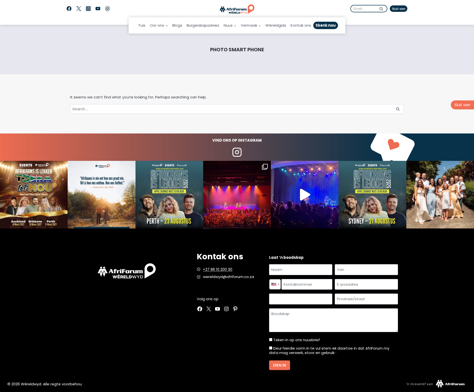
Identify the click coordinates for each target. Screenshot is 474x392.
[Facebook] (69, 9)
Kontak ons (301, 25)
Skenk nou (326, 25)
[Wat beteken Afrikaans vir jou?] (101, 194)
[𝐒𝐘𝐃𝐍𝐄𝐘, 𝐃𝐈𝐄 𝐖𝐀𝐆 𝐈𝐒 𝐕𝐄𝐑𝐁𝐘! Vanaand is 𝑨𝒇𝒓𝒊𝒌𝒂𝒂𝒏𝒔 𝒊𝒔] (372, 194)
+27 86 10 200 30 (217, 269)
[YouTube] (98, 9)
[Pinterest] (107, 9)
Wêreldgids (275, 25)
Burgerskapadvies (203, 25)
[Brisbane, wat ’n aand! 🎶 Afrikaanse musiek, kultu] (237, 194)
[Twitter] (78, 9)
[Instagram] (88, 9)
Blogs (177, 25)
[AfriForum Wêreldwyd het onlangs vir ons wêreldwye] (440, 194)
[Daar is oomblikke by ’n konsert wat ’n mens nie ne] (304, 194)
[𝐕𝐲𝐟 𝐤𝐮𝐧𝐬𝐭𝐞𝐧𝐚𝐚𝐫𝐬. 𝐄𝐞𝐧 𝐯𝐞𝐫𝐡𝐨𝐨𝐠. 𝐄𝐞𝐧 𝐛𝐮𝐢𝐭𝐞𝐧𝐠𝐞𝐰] (34, 194)
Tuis (141, 25)
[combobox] (275, 284)
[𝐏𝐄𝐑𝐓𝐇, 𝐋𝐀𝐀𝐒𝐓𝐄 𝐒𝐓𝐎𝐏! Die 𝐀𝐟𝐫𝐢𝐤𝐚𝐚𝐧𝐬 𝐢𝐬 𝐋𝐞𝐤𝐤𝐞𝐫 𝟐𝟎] (169, 194)
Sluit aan (398, 9)
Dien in (279, 365)
